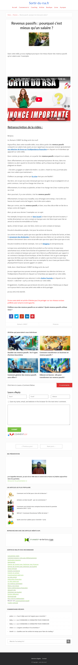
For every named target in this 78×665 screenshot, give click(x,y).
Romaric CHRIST (22, 324)
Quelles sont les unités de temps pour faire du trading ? (35, 631)
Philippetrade (12, 596)
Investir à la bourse (14, 571)
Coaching (34, 7)
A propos (63, 7)
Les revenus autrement (15, 583)
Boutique (49, 7)
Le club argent (12, 577)
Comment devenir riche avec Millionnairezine (22, 558)
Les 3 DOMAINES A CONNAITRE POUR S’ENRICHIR (33, 620)
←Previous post (27, 446)
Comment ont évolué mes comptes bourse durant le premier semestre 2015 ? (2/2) (37, 507)
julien (11, 616)
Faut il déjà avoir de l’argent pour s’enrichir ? (31, 616)
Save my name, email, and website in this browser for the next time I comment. (38, 402)
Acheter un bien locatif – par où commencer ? (32, 500)
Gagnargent (11, 562)
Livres (56, 7)
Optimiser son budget (15, 592)
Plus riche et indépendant (16, 598)
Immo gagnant (12, 568)
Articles (41, 7)
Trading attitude (13, 603)
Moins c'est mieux (13, 586)
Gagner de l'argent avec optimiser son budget (22, 566)
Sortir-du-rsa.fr (39, 3)
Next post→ (51, 446)
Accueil (14, 7)
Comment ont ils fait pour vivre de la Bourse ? (32, 493)
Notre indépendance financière (18, 588)
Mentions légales (36, 658)
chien (11, 628)
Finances (55, 324)
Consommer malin (13, 556)
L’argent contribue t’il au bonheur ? (28, 628)
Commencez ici (24, 7)
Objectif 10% (12, 590)
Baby (11, 620)
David (11, 631)
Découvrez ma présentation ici (17, 481)
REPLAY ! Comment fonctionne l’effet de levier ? (32, 513)
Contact (44, 658)
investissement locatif (22, 601)
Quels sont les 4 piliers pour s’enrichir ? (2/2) (31, 520)
